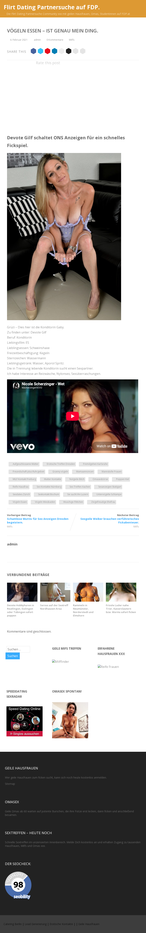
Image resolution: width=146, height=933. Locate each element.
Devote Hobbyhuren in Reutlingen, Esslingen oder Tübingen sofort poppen (20, 610)
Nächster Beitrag (109, 518)
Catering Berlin (13, 924)
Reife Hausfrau (21, 486)
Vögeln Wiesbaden (45, 502)
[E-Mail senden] (75, 51)
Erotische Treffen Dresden (61, 464)
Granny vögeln (60, 471)
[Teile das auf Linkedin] (54, 51)
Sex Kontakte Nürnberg (49, 486)
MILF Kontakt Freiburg (24, 479)
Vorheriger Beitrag (37, 518)
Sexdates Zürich (21, 494)
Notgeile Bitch (76, 479)
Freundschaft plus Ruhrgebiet (28, 471)
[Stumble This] (61, 51)
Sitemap (10, 784)
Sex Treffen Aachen (80, 486)
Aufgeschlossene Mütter (26, 464)
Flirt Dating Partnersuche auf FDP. (52, 7)
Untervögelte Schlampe (108, 494)
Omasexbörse (100, 479)
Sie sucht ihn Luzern (77, 494)
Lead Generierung (36, 924)
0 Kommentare (55, 39)
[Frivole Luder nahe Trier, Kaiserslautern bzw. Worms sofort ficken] (121, 600)
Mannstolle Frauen (111, 471)
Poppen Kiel (122, 479)
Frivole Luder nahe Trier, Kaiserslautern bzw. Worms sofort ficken (121, 609)
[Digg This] (68, 51)
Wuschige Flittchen (73, 502)
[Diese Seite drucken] (82, 51)
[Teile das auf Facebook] (33, 51)
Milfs (72, 39)
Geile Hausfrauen (88, 924)
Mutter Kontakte (52, 479)
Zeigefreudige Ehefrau (103, 502)
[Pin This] (47, 51)
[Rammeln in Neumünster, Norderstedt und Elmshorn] (88, 600)
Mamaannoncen (85, 471)
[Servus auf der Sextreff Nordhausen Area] (55, 600)
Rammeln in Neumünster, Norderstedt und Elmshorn (83, 610)
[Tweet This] (40, 51)
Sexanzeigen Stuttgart (109, 486)
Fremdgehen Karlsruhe (95, 464)
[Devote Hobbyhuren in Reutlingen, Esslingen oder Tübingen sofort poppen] (22, 600)
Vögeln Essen (20, 502)
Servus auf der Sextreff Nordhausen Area (54, 607)
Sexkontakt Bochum (48, 494)
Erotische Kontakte (61, 924)
